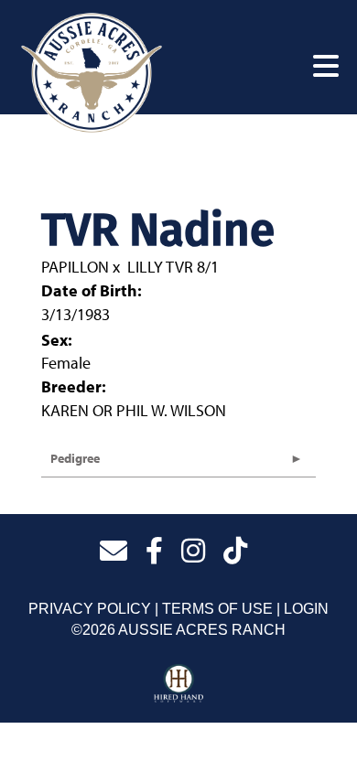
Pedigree (75, 458)
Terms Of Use (217, 609)
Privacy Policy (89, 609)
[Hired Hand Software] (179, 684)
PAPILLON (75, 266)
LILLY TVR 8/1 (173, 266)
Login (306, 609)
